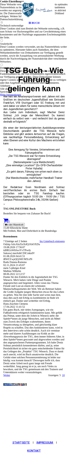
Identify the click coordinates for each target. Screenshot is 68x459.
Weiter (6, 375)
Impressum (45, 442)
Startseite (21, 442)
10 (63, 375)
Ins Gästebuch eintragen (52, 241)
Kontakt (34, 450)
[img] (34, 10)
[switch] (1, 40)
